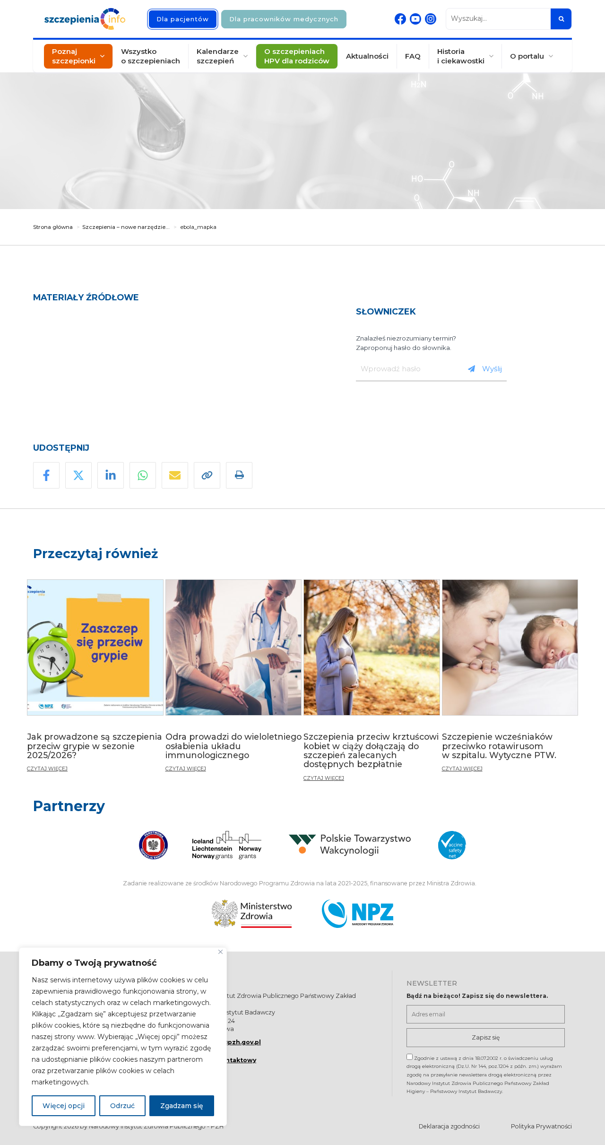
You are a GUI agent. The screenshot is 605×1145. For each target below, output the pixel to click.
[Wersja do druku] (239, 475)
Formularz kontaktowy (219, 1060)
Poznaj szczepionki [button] (73, 56)
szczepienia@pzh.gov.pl (221, 1042)
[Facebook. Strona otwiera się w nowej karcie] (400, 19)
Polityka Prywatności (541, 1126)
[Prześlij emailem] (175, 475)
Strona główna (53, 227)
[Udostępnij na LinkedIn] (110, 475)
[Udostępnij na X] (78, 475)
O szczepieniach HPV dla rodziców (296, 56)
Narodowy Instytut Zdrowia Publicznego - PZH (156, 1126)
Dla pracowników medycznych (283, 19)
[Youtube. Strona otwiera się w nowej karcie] (415, 19)
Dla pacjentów (182, 19)
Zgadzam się (181, 1105)
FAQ (413, 56)
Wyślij (492, 368)
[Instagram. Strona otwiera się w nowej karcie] (430, 19)
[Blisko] (220, 952)
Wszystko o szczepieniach (150, 56)
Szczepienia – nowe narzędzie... (126, 227)
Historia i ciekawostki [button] (460, 56)
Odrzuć (122, 1105)
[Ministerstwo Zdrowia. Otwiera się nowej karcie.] (252, 914)
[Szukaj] (561, 19)
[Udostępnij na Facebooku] (46, 475)
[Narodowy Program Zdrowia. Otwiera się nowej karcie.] (357, 914)
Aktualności (367, 56)
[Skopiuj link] (207, 475)
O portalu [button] (527, 56)
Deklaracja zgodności (449, 1126)
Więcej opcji (64, 1105)
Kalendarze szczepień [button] (218, 56)
